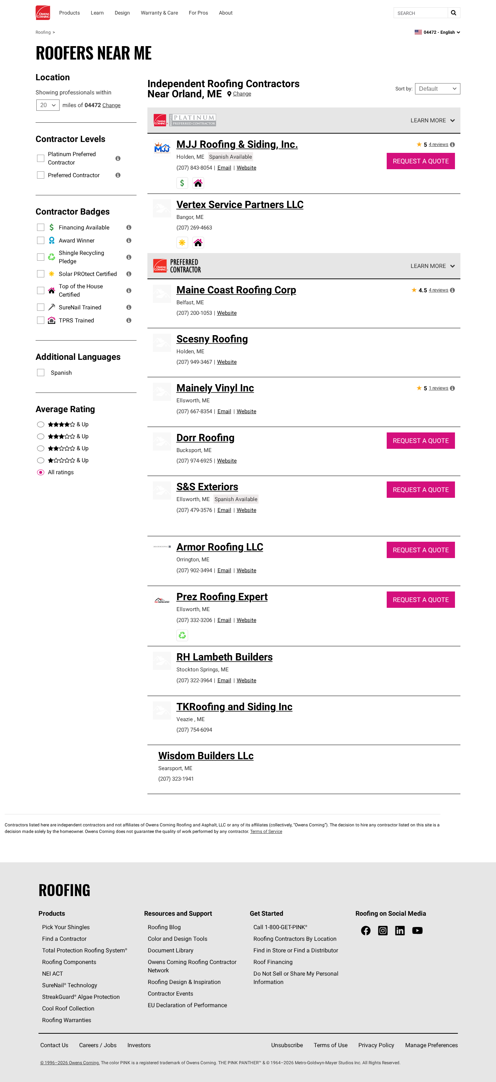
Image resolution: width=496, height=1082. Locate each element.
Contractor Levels (70, 138)
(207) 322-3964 (194, 680)
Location (53, 77)
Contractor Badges (73, 211)
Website (246, 167)
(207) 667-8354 (194, 411)
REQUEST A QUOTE (421, 161)
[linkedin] (399, 930)
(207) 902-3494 (194, 570)
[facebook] (365, 930)
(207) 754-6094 (194, 729)
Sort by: (403, 88)
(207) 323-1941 (176, 778)
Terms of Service (266, 831)
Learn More (428, 120)
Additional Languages (78, 356)
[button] (118, 158)
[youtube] (417, 930)
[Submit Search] (453, 12)
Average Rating (65, 408)
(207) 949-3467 (194, 361)
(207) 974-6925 (194, 460)
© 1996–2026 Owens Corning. (70, 1062)
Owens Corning (43, 12)
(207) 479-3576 (194, 510)
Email (224, 167)
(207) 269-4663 (194, 227)
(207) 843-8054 (194, 167)
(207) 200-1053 (194, 312)
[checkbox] (40, 472)
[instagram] (382, 930)
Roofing (43, 32)
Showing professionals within (73, 92)
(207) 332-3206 (194, 620)
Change (111, 105)
